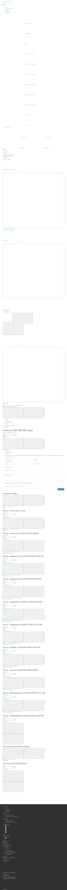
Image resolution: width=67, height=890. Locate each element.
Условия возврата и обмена (10, 822)
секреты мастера (6, 835)
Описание (7, 451)
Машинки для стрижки (9, 853)
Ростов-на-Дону (6, 844)
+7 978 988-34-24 (6, 312)
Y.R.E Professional (6, 553)
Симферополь (5, 841)
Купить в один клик (6, 517)
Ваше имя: (8, 470)
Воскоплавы (7, 848)
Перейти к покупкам (7, 1)
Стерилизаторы (8, 854)
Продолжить (60, 489)
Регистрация (7, 127)
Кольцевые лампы (8, 850)
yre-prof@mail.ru (6, 875)
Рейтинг (7, 486)
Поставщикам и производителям (11, 816)
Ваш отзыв (8, 475)
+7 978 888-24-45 (6, 310)
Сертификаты (8, 810)
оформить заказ (6, 449)
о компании (5, 806)
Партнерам (7, 9)
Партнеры (7, 809)
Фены (6, 849)
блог (4, 834)
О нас (6, 7)
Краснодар (5, 842)
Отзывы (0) (7, 453)
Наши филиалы (8, 12)
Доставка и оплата (8, 8)
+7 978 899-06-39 (6, 240)
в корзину (5, 437)
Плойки (6, 846)
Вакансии (7, 11)
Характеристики (8, 452)
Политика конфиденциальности (9, 877)
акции (4, 840)
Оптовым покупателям (9, 815)
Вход (4, 127)
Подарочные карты (9, 819)
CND (3, 760)
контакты (4, 856)
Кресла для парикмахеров (10, 851)
